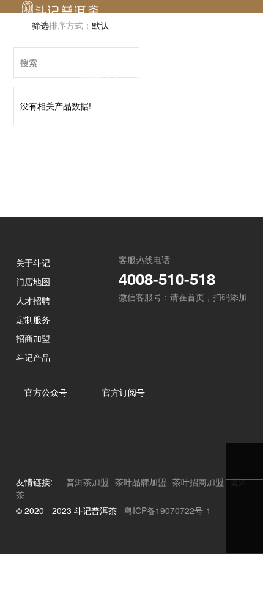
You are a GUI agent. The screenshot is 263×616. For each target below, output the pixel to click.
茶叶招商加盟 (198, 544)
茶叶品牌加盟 (140, 544)
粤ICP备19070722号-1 (167, 573)
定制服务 (33, 381)
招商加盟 (33, 400)
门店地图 (33, 344)
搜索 (129, 124)
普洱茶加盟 (87, 544)
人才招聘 (33, 363)
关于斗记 (33, 325)
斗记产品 (33, 419)
